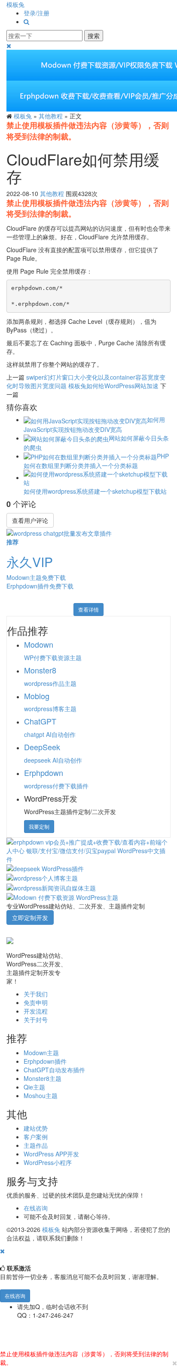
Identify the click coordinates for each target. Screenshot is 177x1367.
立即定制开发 (30, 917)
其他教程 (51, 116)
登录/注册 (36, 13)
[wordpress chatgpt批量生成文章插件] (59, 532)
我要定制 (39, 826)
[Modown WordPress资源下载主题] (62, 896)
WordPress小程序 (48, 1162)
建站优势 (36, 1128)
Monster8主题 (42, 1078)
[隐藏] (2, 1250)
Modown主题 (41, 1052)
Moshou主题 (41, 1095)
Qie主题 (34, 1087)
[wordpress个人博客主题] (42, 877)
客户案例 (36, 1136)
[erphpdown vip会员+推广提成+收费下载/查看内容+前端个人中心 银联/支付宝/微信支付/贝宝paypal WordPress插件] (88, 849)
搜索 (94, 35)
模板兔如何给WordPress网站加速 (113, 385)
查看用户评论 (30, 520)
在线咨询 (36, 1208)
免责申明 (36, 1002)
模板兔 (15, 4)
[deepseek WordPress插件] (45, 867)
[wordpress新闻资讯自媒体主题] (51, 886)
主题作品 (36, 1145)
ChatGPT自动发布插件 (54, 1069)
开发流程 (36, 1011)
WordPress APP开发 (51, 1154)
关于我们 (36, 994)
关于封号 (36, 1019)
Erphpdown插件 (45, 1061)
